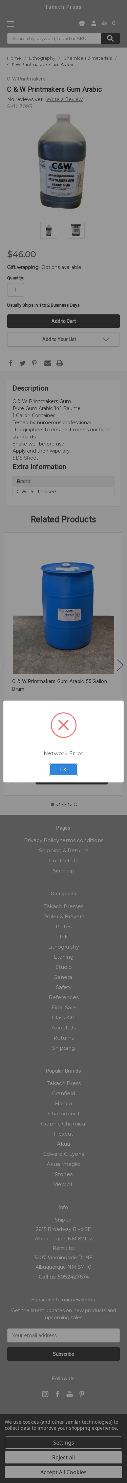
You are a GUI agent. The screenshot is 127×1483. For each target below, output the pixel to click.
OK (63, 770)
